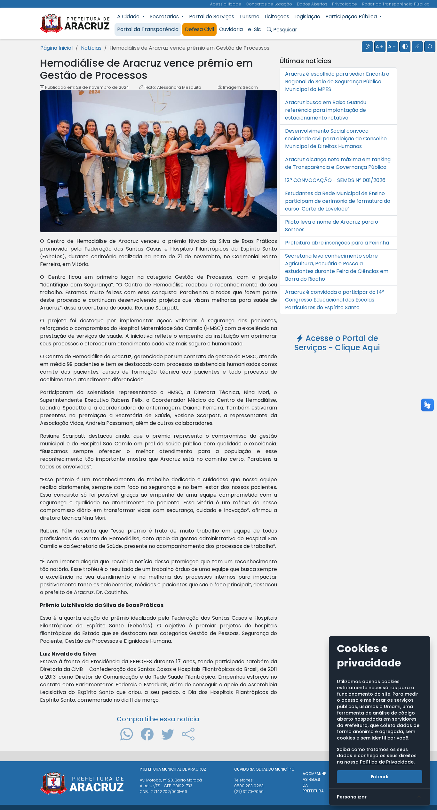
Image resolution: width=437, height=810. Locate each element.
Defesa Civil (199, 29)
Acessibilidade (226, 4)
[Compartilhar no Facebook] (147, 734)
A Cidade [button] (129, 16)
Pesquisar (284, 29)
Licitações (277, 16)
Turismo (249, 16)
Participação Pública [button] (351, 16)
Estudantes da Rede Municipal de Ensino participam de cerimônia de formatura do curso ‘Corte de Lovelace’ (337, 201)
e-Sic (254, 29)
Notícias (91, 48)
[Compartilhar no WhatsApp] (126, 734)
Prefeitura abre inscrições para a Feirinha (337, 242)
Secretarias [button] (165, 16)
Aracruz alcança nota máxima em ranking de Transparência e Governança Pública (338, 163)
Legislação (307, 16)
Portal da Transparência (148, 29)
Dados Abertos (312, 4)
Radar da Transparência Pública (396, 4)
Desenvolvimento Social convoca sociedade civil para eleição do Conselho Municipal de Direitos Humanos (336, 138)
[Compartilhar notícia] (188, 734)
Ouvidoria (231, 29)
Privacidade (345, 4)
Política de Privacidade (387, 762)
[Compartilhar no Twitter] (167, 734)
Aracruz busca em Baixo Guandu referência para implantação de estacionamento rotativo (325, 110)
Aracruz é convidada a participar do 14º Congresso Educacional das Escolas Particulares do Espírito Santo (335, 299)
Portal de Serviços (211, 16)
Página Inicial (56, 48)
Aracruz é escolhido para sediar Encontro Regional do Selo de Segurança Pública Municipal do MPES (337, 81)
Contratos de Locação (269, 4)
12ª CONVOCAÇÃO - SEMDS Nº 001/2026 (335, 180)
